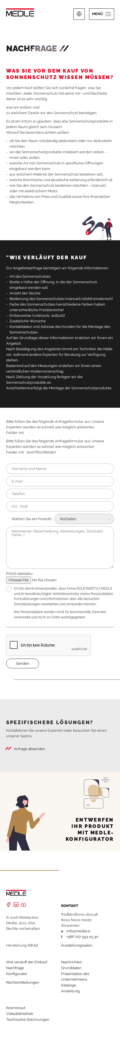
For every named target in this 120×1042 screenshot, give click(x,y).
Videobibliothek (19, 1014)
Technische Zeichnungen (27, 1019)
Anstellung (70, 991)
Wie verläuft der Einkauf (26, 962)
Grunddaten (71, 968)
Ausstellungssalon (76, 945)
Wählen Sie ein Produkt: (31, 519)
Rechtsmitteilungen (22, 982)
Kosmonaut (15, 1008)
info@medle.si (78, 931)
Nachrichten (71, 962)
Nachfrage (15, 968)
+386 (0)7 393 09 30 (82, 937)
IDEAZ (33, 945)
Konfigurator (16, 974)
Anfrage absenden (29, 749)
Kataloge (68, 985)
